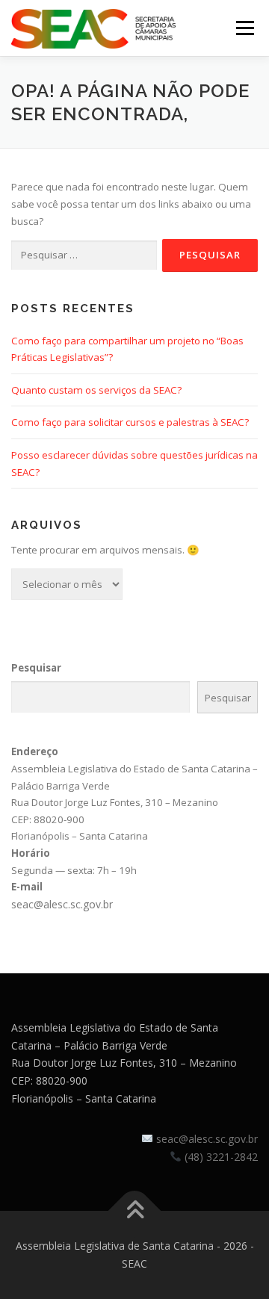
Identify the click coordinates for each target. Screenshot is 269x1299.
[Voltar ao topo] (134, 1211)
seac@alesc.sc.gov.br (62, 904)
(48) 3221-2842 (221, 1157)
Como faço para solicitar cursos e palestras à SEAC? (130, 422)
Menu (245, 27)
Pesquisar (36, 668)
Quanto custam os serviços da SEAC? (96, 390)
